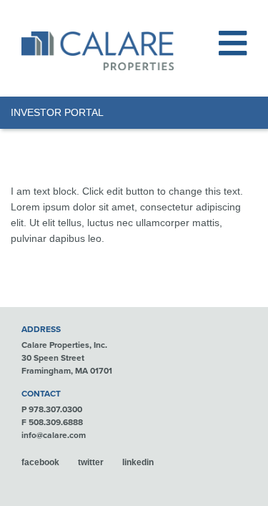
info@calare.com (53, 435)
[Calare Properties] (97, 50)
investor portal (57, 112)
